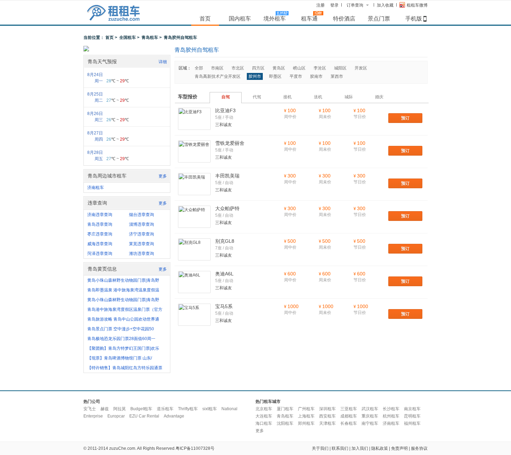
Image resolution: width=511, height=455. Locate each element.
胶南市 (316, 76)
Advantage (174, 416)
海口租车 (264, 423)
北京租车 (264, 408)
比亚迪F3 (225, 110)
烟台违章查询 (141, 214)
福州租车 (412, 423)
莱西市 (337, 76)
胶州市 (255, 76)
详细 (163, 61)
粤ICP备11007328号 (195, 448)
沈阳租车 (285, 423)
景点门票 (379, 18)
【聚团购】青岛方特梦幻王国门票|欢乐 (123, 348)
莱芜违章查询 (141, 243)
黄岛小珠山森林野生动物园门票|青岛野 (123, 280)
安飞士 (89, 408)
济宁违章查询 (141, 234)
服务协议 (419, 448)
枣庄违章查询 (99, 234)
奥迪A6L (224, 273)
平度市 (296, 76)
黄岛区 (279, 68)
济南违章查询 (99, 214)
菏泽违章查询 (99, 253)
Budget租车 (141, 408)
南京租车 (412, 408)
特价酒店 (344, 18)
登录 (334, 5)
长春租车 (348, 423)
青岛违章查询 (99, 224)
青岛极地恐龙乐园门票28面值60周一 (121, 338)
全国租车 (127, 37)
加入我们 (359, 448)
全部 (199, 68)
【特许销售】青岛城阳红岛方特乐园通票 (124, 367)
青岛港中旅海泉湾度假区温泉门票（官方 (124, 309)
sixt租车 (209, 408)
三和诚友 (223, 124)
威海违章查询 (99, 243)
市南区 (217, 68)
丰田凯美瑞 (227, 176)
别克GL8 (224, 241)
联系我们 (340, 448)
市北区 (238, 68)
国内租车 (240, 18)
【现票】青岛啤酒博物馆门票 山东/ (119, 358)
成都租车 (348, 416)
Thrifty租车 (188, 408)
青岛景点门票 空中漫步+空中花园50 (120, 328)
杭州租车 (391, 416)
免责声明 (399, 448)
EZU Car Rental (144, 416)
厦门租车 (285, 408)
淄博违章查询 (141, 224)
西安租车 (327, 416)
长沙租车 (391, 408)
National (229, 408)
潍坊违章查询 (141, 253)
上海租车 (306, 416)
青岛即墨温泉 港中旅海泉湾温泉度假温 (123, 290)
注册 (320, 5)
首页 (205, 18)
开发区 (361, 68)
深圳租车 (327, 408)
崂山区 (299, 68)
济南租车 (95, 187)
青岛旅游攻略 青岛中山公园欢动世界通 (123, 319)
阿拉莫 (119, 408)
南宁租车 (370, 423)
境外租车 (274, 18)
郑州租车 (306, 423)
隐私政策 (379, 448)
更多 (163, 176)
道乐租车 (165, 408)
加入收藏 (385, 5)
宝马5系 (224, 306)
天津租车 (327, 423)
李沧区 (320, 68)
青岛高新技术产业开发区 (218, 76)
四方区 (258, 68)
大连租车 (264, 416)
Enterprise (93, 416)
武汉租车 (370, 408)
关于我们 (320, 448)
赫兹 (104, 408)
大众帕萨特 (227, 208)
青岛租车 (149, 37)
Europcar (116, 416)
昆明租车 (412, 416)
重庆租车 (370, 416)
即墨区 (275, 76)
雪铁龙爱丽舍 (229, 143)
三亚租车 (348, 408)
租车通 (309, 18)
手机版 (413, 18)
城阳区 (340, 68)
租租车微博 (417, 5)
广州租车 (306, 408)
